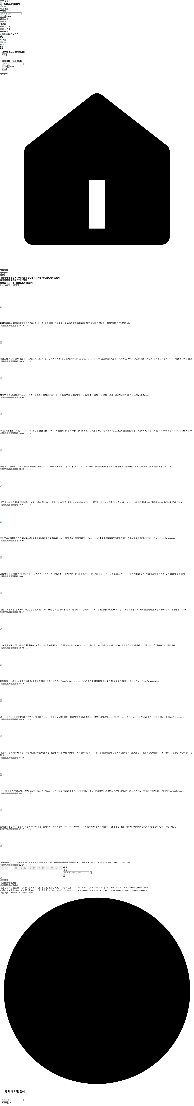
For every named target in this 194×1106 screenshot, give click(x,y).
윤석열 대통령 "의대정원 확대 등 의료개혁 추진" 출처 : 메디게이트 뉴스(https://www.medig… (40, 827)
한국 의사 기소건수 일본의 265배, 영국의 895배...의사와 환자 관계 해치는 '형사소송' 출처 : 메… (42, 466)
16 (34, 868)
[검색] (91, 872)
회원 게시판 (5, 26)
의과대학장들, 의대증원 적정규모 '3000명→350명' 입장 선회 (26, 323)
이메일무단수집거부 (9, 885)
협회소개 (4, 19)
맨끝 (61, 868)
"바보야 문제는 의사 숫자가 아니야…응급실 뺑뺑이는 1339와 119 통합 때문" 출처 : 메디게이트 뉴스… (45, 431)
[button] (97, 6)
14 (25, 868)
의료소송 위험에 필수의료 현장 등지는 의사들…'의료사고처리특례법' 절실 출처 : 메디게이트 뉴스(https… (46, 359)
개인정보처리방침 (8, 883)
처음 (2, 868)
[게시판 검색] (2, 288)
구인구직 (4, 31)
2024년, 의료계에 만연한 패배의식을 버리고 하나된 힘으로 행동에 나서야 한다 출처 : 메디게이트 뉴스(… (46, 538)
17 (38, 868)
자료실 (3, 24)
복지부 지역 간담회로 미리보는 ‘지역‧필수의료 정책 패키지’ (27, 395)
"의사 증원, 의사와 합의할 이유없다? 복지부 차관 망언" (24, 862)
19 (47, 868)
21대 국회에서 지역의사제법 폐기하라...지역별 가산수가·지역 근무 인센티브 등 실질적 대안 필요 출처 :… (46, 717)
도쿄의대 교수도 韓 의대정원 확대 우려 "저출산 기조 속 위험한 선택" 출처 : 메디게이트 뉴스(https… (44, 645)
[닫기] (64, 875)
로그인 (3, 11)
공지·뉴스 (4, 21)
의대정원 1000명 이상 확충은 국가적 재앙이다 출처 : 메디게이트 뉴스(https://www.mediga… (40, 681)
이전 (6, 868)
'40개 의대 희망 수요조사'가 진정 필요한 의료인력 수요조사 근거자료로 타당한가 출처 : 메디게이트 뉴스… (47, 791)
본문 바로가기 (6, 1)
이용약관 (4, 880)
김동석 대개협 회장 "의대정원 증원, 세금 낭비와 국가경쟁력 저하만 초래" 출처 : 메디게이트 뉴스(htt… (45, 574)
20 (52, 868)
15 (30, 868)
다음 (56, 868)
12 (16, 868)
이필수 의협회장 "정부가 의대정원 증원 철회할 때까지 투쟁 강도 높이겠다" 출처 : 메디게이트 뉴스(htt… (45, 609)
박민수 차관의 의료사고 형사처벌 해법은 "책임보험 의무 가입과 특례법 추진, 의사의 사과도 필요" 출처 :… (47, 753)
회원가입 (4, 9)
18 (43, 868)
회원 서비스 (5, 29)
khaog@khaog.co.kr (139, 888)
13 (21, 868)
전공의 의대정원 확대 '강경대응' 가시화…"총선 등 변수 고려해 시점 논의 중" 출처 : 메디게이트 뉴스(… (45, 502)
